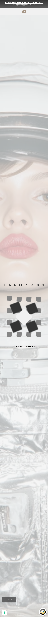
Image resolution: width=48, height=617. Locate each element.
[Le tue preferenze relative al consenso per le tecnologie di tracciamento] (4, 612)
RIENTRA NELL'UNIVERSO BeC (24, 347)
